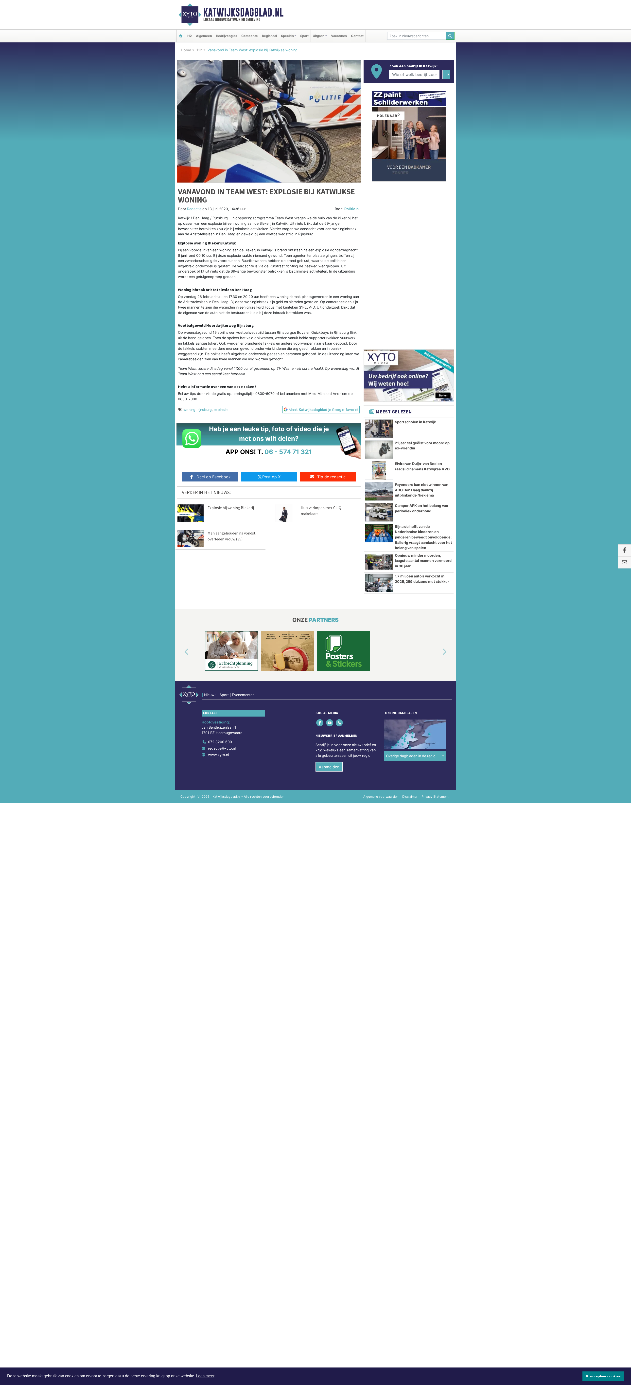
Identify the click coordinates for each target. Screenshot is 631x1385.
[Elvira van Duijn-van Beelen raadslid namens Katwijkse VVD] (379, 470)
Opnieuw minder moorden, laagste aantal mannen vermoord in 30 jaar (423, 560)
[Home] (181, 36)
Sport (304, 36)
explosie (221, 409)
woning (189, 409)
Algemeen (204, 36)
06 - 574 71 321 (288, 452)
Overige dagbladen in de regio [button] (411, 756)
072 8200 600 (220, 742)
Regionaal (269, 36)
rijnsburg (204, 409)
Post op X (271, 476)
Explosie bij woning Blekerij (231, 507)
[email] (624, 562)
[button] (181, 652)
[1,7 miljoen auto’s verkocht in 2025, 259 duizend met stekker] (379, 582)
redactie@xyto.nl (222, 748)
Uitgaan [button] (318, 36)
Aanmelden (329, 766)
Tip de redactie (331, 476)
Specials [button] (287, 36)
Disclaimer (410, 796)
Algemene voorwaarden (380, 796)
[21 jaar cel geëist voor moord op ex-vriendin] (379, 449)
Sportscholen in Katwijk (415, 422)
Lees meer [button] (205, 1376)
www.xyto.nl (218, 755)
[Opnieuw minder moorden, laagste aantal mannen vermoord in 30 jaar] (379, 562)
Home (186, 50)
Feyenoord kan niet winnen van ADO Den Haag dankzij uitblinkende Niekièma (421, 489)
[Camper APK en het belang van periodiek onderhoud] (379, 512)
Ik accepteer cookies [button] (603, 1376)
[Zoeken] (450, 36)
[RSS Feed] (339, 722)
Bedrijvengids (226, 36)
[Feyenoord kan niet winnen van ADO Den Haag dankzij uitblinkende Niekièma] (379, 491)
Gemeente (249, 36)
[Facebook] (320, 722)
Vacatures (339, 36)
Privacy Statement (435, 796)
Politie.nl (352, 209)
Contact (357, 36)
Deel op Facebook (213, 476)
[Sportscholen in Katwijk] (379, 428)
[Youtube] (330, 722)
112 (189, 36)
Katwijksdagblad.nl (243, 12)
